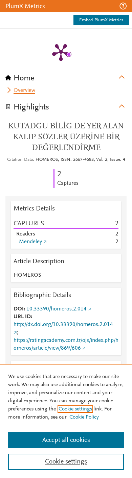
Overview (24, 90)
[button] (123, 6)
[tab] (66, 76)
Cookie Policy (84, 417)
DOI (19, 309)
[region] (66, 421)
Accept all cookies (66, 440)
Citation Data (20, 159)
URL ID (22, 317)
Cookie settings (75, 409)
